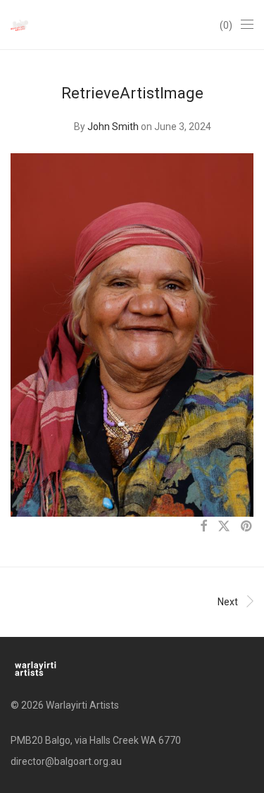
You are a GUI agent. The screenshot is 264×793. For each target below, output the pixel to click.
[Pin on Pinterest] (247, 527)
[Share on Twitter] (224, 527)
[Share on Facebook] (203, 527)
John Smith (113, 126)
